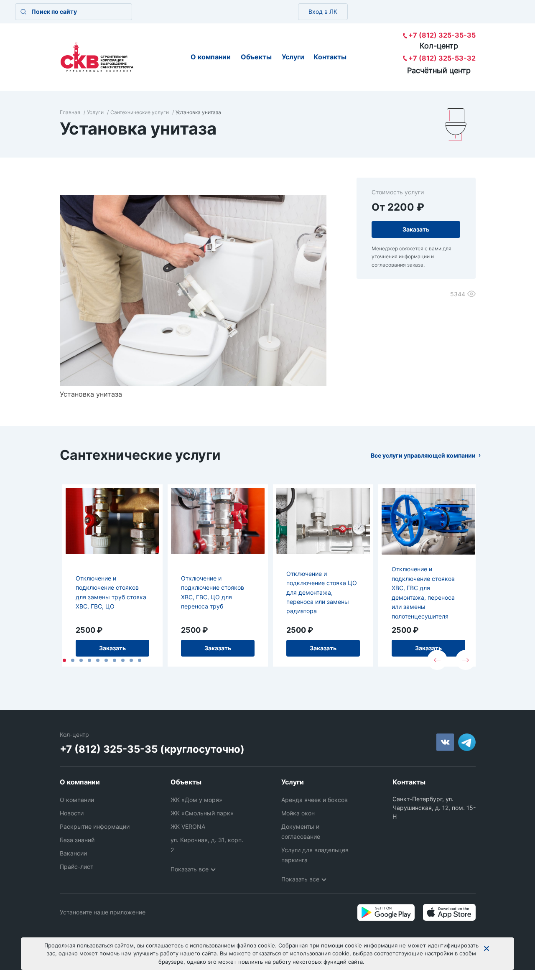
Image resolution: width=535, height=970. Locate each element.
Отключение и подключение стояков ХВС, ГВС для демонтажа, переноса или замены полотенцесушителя (423, 592)
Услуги (293, 57)
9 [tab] (131, 660)
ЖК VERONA (188, 826)
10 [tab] (139, 660)
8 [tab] (123, 660)
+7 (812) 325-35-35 (442, 35)
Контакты (329, 57)
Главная (70, 112)
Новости (72, 813)
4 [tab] (89, 660)
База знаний (77, 839)
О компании (211, 57)
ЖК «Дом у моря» (196, 799)
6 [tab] (106, 660)
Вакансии (73, 853)
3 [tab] (81, 660)
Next (466, 660)
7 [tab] (114, 660)
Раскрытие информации (95, 826)
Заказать (112, 648)
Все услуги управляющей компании (423, 455)
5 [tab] (97, 660)
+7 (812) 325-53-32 (442, 58)
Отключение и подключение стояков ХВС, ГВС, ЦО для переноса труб (212, 592)
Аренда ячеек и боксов (314, 799)
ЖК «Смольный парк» (202, 813)
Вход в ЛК (322, 11)
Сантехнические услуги (139, 112)
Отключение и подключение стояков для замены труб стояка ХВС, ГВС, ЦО (111, 592)
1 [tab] (64, 660)
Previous (437, 660)
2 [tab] (72, 660)
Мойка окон (298, 813)
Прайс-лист (76, 866)
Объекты (256, 57)
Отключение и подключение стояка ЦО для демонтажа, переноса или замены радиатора (321, 592)
